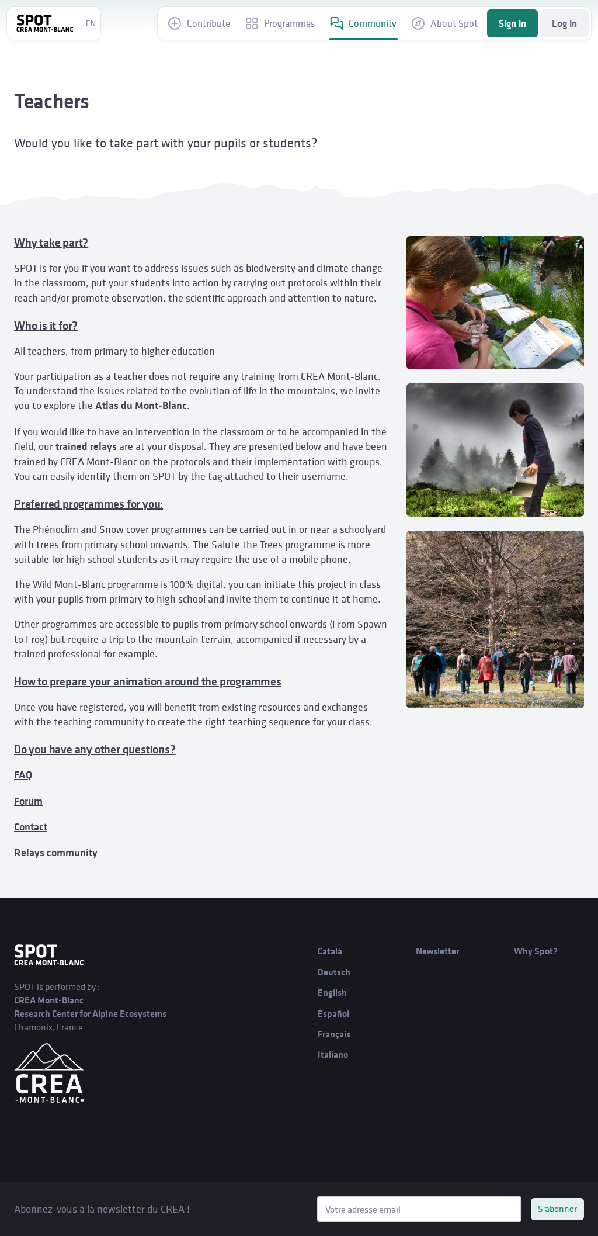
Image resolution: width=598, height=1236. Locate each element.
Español (333, 1014)
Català (330, 951)
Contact (30, 827)
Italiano (333, 1054)
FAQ (23, 775)
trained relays (86, 446)
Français (334, 1034)
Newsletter (437, 951)
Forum (28, 801)
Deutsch (334, 972)
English (332, 992)
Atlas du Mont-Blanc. (142, 406)
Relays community (56, 853)
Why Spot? (536, 951)
